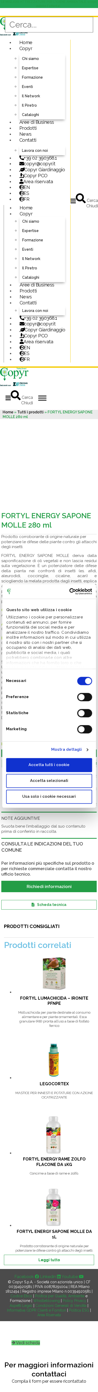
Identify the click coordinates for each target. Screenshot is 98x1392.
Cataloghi (30, 115)
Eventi (27, 87)
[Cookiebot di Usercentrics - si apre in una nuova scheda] (70, 591)
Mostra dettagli (66, 749)
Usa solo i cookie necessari (49, 796)
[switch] (84, 697)
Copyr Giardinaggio (44, 169)
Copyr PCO (36, 175)
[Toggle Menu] (42, 397)
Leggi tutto (49, 1260)
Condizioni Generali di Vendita (61, 1306)
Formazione (32, 77)
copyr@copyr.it (39, 163)
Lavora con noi (35, 150)
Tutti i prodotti (30, 412)
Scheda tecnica (51, 905)
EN (27, 187)
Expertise (30, 68)
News (25, 134)
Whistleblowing (46, 1301)
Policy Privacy (74, 1301)
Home (25, 42)
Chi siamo (30, 59)
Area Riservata (49, 1315)
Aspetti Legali (21, 1306)
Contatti (27, 140)
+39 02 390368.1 (40, 158)
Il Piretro (29, 105)
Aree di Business (36, 122)
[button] (73, 200)
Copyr (25, 48)
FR (27, 359)
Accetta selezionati (49, 780)
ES (26, 193)
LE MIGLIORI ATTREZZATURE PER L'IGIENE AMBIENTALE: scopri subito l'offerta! (49, 4)
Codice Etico (21, 1296)
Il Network (31, 96)
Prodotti (28, 128)
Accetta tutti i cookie (49, 764)
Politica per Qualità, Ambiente (59, 1296)
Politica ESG (79, 1310)
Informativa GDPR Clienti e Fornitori (36, 1310)
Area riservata (38, 181)
